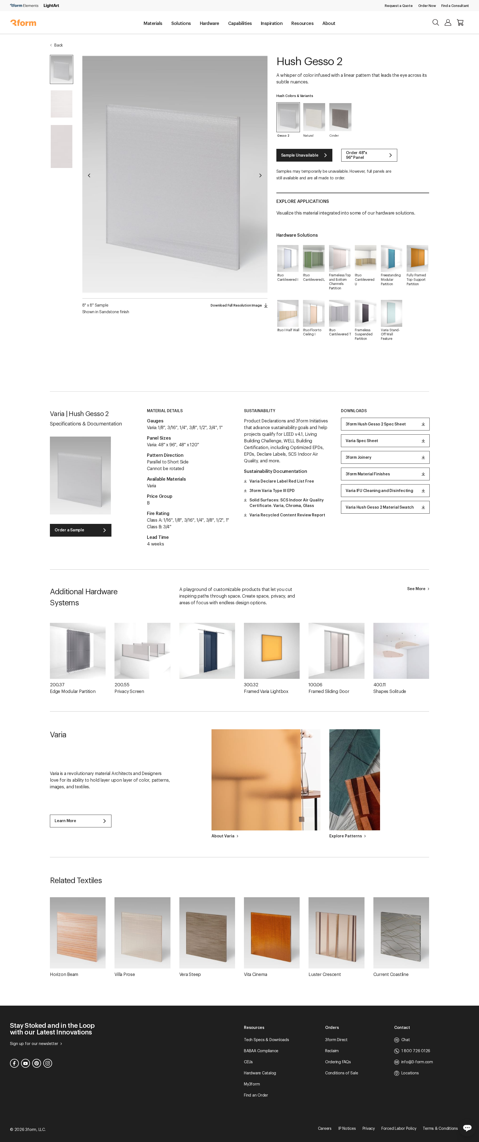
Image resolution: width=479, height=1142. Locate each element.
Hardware (209, 23)
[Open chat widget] (467, 1127)
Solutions (181, 23)
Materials (153, 23)
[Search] (435, 22)
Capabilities (240, 23)
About (328, 23)
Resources (302, 23)
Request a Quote (398, 5)
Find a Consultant (455, 5)
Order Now (427, 5)
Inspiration (271, 23)
